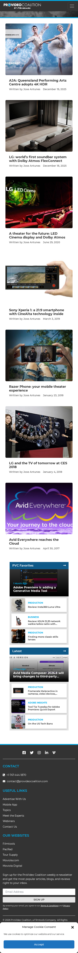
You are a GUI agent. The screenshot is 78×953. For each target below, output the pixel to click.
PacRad (7, 849)
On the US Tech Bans (40, 723)
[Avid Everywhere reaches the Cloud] (39, 508)
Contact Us (10, 826)
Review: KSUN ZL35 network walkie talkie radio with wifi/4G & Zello (44, 624)
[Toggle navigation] (72, 6)
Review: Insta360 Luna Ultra (44, 607)
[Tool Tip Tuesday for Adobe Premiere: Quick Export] (18, 706)
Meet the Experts (13, 815)
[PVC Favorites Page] (64, 565)
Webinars (9, 821)
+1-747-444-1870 (16, 775)
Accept (39, 944)
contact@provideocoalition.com (27, 781)
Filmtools (9, 843)
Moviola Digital (12, 865)
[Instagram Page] (39, 753)
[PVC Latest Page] (64, 651)
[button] (72, 927)
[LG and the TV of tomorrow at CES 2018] (39, 432)
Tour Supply (10, 854)
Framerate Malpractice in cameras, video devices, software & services (43, 694)
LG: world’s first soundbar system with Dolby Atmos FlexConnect (38, 159)
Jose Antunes (31, 89)
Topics (7, 810)
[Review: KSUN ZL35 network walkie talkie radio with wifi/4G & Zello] (18, 620)
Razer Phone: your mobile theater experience (37, 389)
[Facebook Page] (24, 753)
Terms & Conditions (49, 906)
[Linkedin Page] (46, 753)
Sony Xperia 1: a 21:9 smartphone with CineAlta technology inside (36, 312)
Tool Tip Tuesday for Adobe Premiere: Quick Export (44, 708)
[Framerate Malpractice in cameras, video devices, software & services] (18, 690)
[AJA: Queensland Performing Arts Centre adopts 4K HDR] (39, 49)
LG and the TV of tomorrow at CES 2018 (38, 465)
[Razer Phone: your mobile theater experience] (39, 355)
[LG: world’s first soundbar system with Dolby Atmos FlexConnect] (39, 125)
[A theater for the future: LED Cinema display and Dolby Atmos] (39, 202)
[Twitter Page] (32, 753)
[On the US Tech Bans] (18, 721)
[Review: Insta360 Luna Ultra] (18, 605)
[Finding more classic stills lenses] (18, 636)
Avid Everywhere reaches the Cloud (34, 542)
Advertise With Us (14, 799)
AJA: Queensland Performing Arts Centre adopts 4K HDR (38, 82)
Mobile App (10, 804)
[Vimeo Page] (54, 753)
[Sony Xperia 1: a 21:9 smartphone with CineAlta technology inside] (39, 279)
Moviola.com (11, 860)
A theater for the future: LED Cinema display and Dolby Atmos (37, 236)
